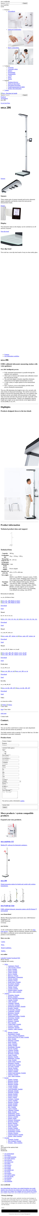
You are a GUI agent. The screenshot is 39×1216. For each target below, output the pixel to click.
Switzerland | (14, 1129)
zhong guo (8, 1162)
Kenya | (12, 974)
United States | (14, 1024)
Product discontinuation (14, 88)
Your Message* (7, 790)
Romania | (13, 1121)
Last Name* (6, 758)
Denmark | (13, 1091)
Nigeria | (13, 979)
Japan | (12, 1044)
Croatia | (13, 1086)
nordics (7, 1173)
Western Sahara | (15, 990)
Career (10, 75)
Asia (5, 1031)
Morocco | (13, 975)
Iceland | (13, 1104)
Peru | (12, 1022)
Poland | (12, 1118)
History (10, 71)
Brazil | (16, 998)
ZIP (3, 772)
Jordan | (12, 1045)
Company (5, 762)
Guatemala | (14, 1011)
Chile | (12, 1001)
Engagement (11, 72)
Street (3, 765)
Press (2, 944)
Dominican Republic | (16, 1006)
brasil (7, 1171)
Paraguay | (13, 1021)
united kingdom (10, 1157)
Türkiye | (13, 1071)
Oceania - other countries (15, 1142)
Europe (6, 1078)
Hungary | (13, 1102)
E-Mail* (5, 786)
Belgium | (13, 1081)
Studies (3, 951)
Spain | (12, 1126)
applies (22, 801)
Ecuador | (13, 1008)
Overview (11, 67)
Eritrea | (12, 971)
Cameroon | (13, 966)
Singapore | (13, 1063)
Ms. (5, 751)
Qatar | (12, 1060)
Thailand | (13, 1069)
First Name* (6, 755)
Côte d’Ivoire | (14, 967)
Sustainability (12, 74)
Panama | (13, 1019)
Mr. (5, 753)
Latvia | (12, 1108)
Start (2, 709)
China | (16, 1035)
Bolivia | (13, 996)
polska (7, 1168)
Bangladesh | (14, 1034)
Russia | (12, 1123)
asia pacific (9, 1176)
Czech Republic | (15, 1089)
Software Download (14, 84)
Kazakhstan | (14, 1047)
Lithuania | (13, 1110)
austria (7, 1166)
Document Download (14, 85)
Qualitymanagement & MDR (16, 87)
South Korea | (14, 1065)
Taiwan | (13, 1068)
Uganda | (13, 988)
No (3, 769)
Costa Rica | (14, 1005)
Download (4, 605)
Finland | (13, 1095)
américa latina (9, 1175)
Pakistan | (13, 1057)
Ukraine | (13, 1133)
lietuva (7, 1179)
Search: (3, 3)
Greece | (12, 1100)
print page (3, 713)
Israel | (12, 1042)
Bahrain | (13, 1032)
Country (5, 780)
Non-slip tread (5, 231)
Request (4, 743)
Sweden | (13, 1128)
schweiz (8, 1160)
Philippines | (14, 1058)
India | (12, 1039)
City (3, 776)
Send (2, 608)
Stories (10, 79)
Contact (6, 90)
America (6, 993)
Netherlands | (13, 1113)
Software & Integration (14, 29)
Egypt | (12, 969)
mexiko (32, 1190)
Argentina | (13, 995)
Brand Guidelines (6, 948)
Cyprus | (13, 1087)
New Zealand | (14, 1141)
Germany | (13, 1099)
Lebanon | (13, 1050)
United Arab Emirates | (17, 1073)
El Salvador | (14, 1009)
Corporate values (13, 69)
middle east (9, 1170)
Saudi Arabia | (14, 1061)
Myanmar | (13, 1053)
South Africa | (14, 982)
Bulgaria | (13, 1084)
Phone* (5, 783)
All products (11, 11)
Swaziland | (13, 984)
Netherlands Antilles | (16, 1016)
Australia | (13, 1139)
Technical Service (13, 82)
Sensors (3, 178)
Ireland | (12, 1105)
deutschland (9, 1153)
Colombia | (13, 1003)
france (7, 1155)
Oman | (12, 1055)
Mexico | (13, 1014)
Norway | (13, 1117)
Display (3, 206)
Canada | (13, 1000)
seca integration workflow (11, 356)
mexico (7, 1165)
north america (9, 1158)
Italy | (12, 1107)
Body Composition (13, 47)
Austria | (13, 1079)
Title (3, 750)
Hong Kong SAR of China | (18, 1037)
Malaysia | (13, 1052)
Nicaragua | (13, 1018)
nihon (7, 1163)
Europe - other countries (15, 1136)
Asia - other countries (14, 1076)
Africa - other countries (14, 992)
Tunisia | (12, 987)
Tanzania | (13, 985)
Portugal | (14, 1120)
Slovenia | (13, 1125)
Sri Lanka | (13, 1066)
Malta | (12, 1112)
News (9, 77)
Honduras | (13, 1013)
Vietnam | (13, 1074)
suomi (33, 1191)
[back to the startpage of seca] (9, 93)
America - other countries (15, 1029)
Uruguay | (13, 1026)
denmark (8, 1181)
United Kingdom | (15, 1134)
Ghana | (12, 972)
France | (12, 1097)
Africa (6, 964)
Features (6, 354)
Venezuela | (13, 1027)
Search (25, 3)
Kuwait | (13, 1048)
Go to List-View (5, 103)
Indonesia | (13, 1040)
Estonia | (13, 1094)
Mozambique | (15, 977)
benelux (8, 1178)
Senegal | (13, 980)
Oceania (6, 1138)
